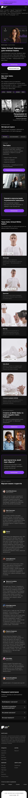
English (16, 767)
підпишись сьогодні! (7, 3)
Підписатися (14, 426)
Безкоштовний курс (14, 68)
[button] (26, 7)
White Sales (4, 44)
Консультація (14, 64)
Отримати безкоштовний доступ (14, 170)
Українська (17, 765)
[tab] (5, 137)
